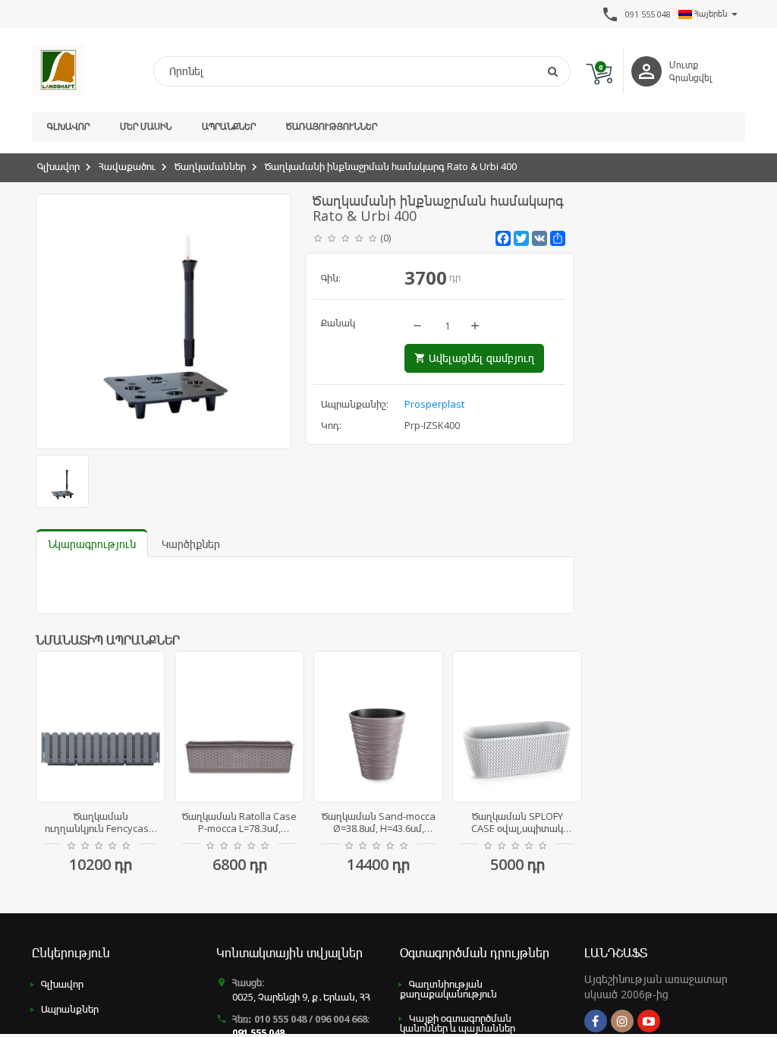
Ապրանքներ (229, 126)
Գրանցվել (691, 77)
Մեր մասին (145, 126)
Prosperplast (434, 404)
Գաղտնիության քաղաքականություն (448, 989)
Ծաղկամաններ (210, 166)
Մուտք (683, 64)
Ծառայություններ (331, 126)
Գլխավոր (68, 126)
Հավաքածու (127, 166)
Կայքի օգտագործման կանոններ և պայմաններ (457, 1023)
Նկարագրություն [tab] (92, 544)
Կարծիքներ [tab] (191, 544)
